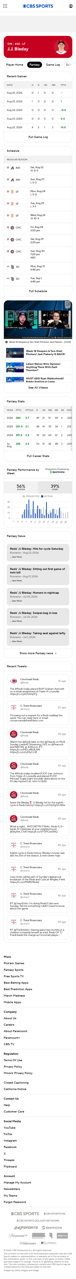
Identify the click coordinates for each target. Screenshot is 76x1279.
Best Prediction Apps (18, 989)
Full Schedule (38, 291)
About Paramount (15, 1031)
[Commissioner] (42, 1234)
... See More (16, 557)
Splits (70, 65)
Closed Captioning (16, 1083)
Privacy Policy (13, 1067)
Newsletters (12, 1189)
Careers (9, 1025)
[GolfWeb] (48, 1243)
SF (17, 192)
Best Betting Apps (16, 983)
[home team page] (12, 168)
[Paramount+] (18, 1235)
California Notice (15, 1089)
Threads (9, 1160)
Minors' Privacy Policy (18, 1073)
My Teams (10, 1195)
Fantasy (35, 65)
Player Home (14, 65)
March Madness (14, 996)
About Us (10, 1018)
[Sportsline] (52, 1227)
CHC (18, 227)
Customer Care (14, 1111)
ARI (18, 168)
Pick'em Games (14, 963)
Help (7, 1105)
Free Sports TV (14, 976)
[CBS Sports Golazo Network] (38, 1220)
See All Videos (38, 387)
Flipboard (10, 1166)
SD (17, 267)
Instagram (10, 1140)
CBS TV (9, 1044)
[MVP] (62, 1234)
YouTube (9, 1128)
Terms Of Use (13, 1060)
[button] (5, 6)
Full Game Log (38, 137)
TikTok (8, 1134)
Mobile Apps (12, 1002)
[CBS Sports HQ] (54, 1213)
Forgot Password (15, 1202)
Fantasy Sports (13, 970)
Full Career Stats (38, 456)
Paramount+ (12, 1038)
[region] (38, 319)
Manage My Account (17, 1182)
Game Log (53, 65)
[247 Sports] (26, 1227)
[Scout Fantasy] (28, 1243)
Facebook (10, 1147)
